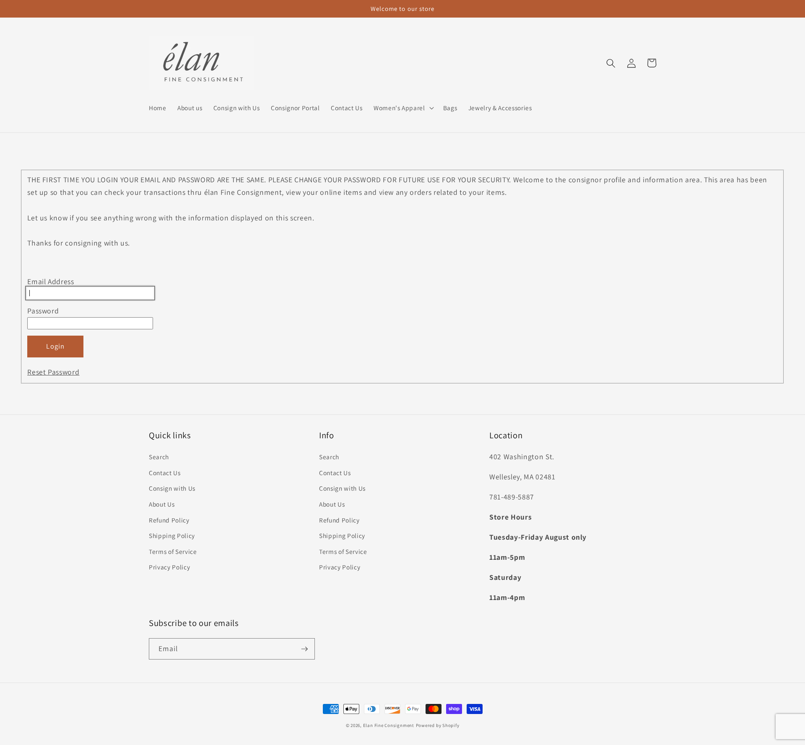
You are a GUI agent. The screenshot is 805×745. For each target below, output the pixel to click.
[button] (403, 107)
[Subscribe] (304, 649)
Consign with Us (172, 488)
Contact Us (165, 472)
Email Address (50, 281)
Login (55, 346)
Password (43, 311)
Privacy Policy (169, 567)
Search (159, 457)
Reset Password (53, 372)
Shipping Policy (172, 535)
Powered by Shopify (438, 725)
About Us (161, 504)
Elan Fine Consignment (388, 725)
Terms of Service (173, 551)
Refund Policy (169, 520)
